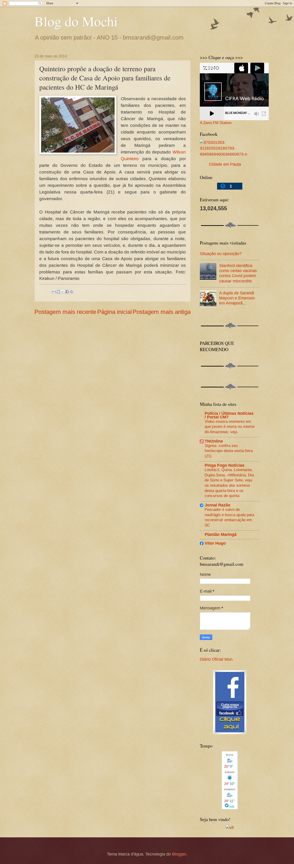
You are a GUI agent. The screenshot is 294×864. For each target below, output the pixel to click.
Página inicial (114, 312)
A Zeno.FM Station (216, 123)
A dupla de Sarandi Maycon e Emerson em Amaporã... (237, 297)
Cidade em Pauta (225, 164)
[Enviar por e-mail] (54, 291)
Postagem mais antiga (162, 312)
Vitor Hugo (215, 543)
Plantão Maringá (221, 534)
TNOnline (214, 441)
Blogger (179, 854)
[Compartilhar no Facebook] (67, 291)
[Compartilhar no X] (62, 291)
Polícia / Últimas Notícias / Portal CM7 (229, 415)
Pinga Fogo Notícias (224, 465)
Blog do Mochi (76, 21)
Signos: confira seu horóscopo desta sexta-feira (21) (229, 450)
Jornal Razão (217, 505)
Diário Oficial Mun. (217, 659)
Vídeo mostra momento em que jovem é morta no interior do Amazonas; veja (230, 426)
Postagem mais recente (65, 312)
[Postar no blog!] (58, 291)
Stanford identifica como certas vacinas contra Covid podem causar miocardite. (238, 273)
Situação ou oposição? (221, 253)
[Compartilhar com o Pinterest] (71, 291)
